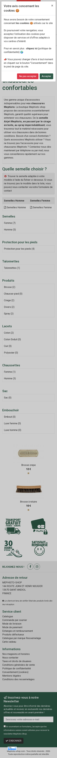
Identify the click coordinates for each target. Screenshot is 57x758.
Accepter (46, 76)
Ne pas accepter (27, 76)
